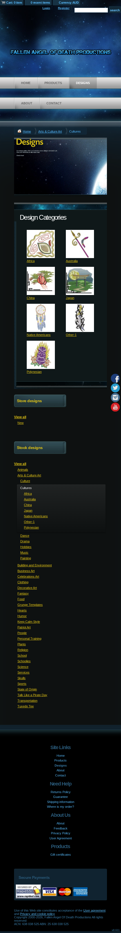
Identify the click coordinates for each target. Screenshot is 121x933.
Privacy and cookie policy (37, 914)
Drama (25, 541)
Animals (22, 469)
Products (53, 83)
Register (64, 8)
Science (22, 666)
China (31, 298)
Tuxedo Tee (25, 706)
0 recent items (40, 2)
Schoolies (24, 661)
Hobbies (26, 547)
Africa (31, 261)
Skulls (21, 678)
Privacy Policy (60, 833)
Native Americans (39, 334)
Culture (25, 481)
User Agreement (61, 838)
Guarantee (60, 796)
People (22, 633)
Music (24, 552)
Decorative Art (27, 587)
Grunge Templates (30, 604)
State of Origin (27, 689)
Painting (25, 558)
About (26, 103)
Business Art (26, 571)
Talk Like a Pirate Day (32, 695)
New (20, 422)
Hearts (22, 610)
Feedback (61, 828)
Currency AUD (69, 2)
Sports (21, 683)
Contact (54, 103)
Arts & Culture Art (50, 131)
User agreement (94, 910)
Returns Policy (61, 792)
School (22, 655)
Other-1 (71, 334)
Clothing (22, 582)
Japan (70, 298)
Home (25, 83)
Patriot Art (24, 627)
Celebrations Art (28, 576)
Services (23, 672)
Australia (72, 261)
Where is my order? (60, 806)
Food (20, 599)
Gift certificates (60, 854)
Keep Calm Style (28, 621)
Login (46, 8)
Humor (22, 616)
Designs (83, 83)
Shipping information (60, 802)
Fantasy (23, 593)
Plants (21, 644)
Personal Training (29, 638)
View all (20, 417)
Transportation (27, 700)
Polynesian (34, 371)
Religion (22, 650)
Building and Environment (34, 565)
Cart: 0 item (14, 2)
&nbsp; (41, 244)
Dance (24, 535)
